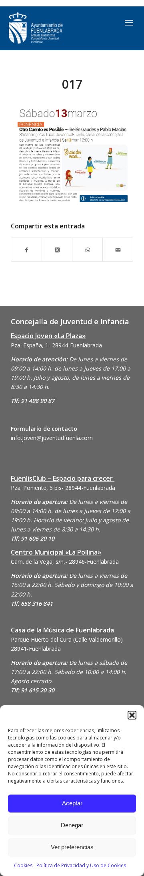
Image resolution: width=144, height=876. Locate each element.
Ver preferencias (72, 847)
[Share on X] (57, 249)
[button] (132, 715)
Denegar (72, 825)
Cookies (23, 865)
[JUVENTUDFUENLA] (54, 28)
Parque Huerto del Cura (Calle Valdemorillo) (67, 639)
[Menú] (129, 22)
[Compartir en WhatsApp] (87, 249)
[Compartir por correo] (118, 249)
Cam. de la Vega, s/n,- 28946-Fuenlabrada (65, 561)
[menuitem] (129, 22)
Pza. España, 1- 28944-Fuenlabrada (56, 345)
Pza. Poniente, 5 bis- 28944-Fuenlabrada (63, 488)
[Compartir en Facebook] (26, 249)
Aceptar (72, 803)
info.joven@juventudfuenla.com (52, 438)
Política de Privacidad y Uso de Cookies (81, 865)
